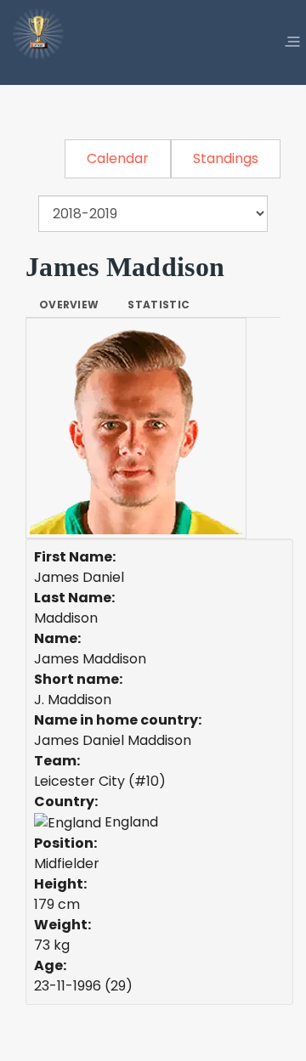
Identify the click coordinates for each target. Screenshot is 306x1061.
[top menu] (292, 42)
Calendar (118, 158)
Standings (225, 158)
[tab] (69, 305)
